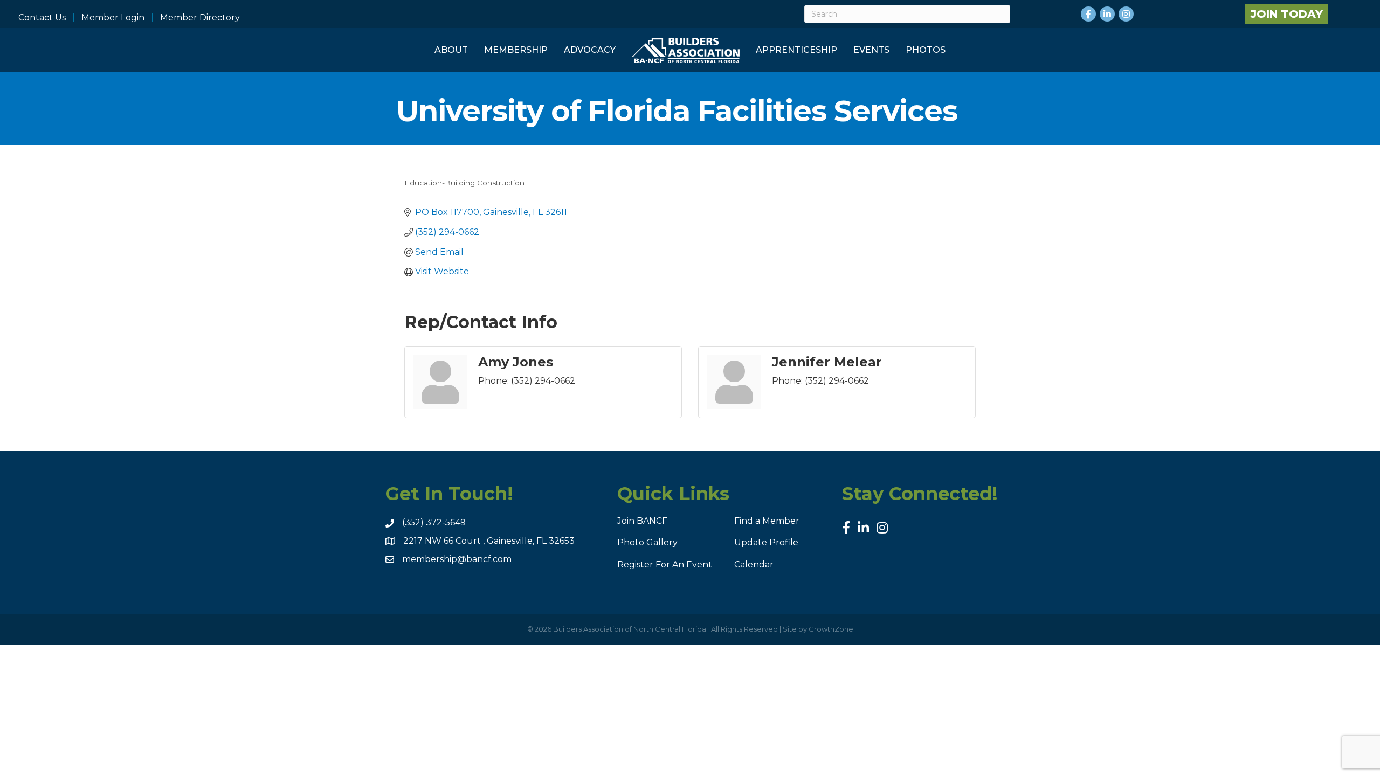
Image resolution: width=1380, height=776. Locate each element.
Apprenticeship (796, 50)
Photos (926, 50)
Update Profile (766, 542)
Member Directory (200, 17)
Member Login (112, 17)
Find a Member (766, 521)
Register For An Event (664, 564)
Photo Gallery (647, 542)
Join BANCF (642, 521)
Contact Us (42, 17)
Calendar (754, 564)
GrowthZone (831, 629)
